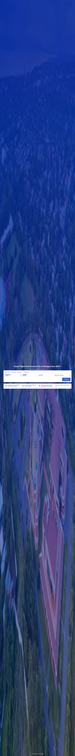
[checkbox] (26, 372)
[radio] (7, 372)
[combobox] (28, 375)
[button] (65, 2)
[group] (12, 375)
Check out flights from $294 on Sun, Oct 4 (37, 369)
